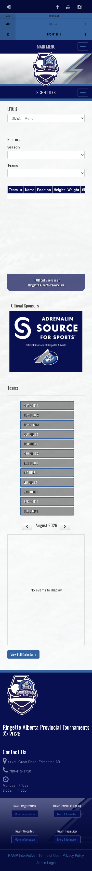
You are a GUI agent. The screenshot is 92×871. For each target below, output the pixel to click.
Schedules (46, 92)
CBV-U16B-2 (31, 415)
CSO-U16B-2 (31, 453)
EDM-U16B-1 (31, 463)
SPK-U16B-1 (31, 501)
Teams (12, 165)
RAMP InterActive (21, 855)
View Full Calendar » (23, 654)
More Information (25, 814)
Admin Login (46, 862)
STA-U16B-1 (31, 511)
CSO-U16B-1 (31, 444)
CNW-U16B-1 (31, 424)
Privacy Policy (73, 855)
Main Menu (46, 46)
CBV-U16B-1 (31, 405)
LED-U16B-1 (30, 482)
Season (13, 147)
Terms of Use (49, 855)
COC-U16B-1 (31, 434)
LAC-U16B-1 (30, 472)
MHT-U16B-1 (31, 492)
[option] (46, 27)
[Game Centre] (46, 30)
